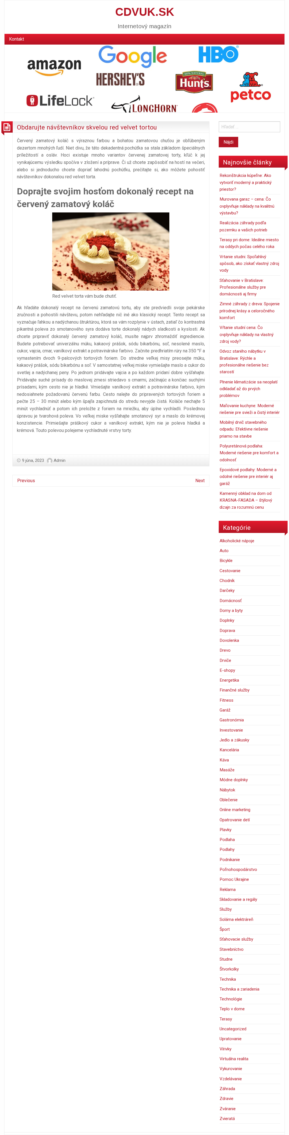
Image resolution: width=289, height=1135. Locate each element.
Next (200, 480)
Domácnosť (231, 600)
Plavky (225, 829)
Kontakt (16, 39)
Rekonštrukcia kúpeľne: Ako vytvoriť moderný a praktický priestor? (246, 182)
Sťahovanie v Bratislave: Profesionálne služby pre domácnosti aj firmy (243, 287)
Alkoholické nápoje (237, 540)
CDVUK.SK (144, 12)
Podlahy (227, 849)
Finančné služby (234, 690)
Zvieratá (227, 1118)
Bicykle (226, 560)
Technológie (231, 999)
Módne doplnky (234, 779)
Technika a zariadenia (239, 989)
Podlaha (227, 839)
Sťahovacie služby (236, 939)
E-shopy (227, 670)
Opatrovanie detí (235, 819)
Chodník (227, 580)
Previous (26, 480)
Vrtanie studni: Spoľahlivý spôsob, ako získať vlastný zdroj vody (249, 263)
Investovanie (231, 730)
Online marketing (235, 809)
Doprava (227, 630)
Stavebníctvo (232, 949)
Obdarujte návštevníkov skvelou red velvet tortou (87, 127)
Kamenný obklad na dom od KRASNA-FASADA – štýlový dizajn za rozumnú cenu (246, 500)
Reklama (228, 889)
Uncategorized (233, 1028)
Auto (224, 550)
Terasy (226, 1019)
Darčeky (227, 590)
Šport (225, 929)
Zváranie (228, 1108)
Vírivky (225, 1048)
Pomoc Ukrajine (234, 879)
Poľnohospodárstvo (238, 869)
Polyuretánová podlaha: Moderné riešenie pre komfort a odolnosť (249, 453)
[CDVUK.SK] (144, 78)
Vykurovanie (231, 1068)
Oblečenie (229, 799)
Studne (226, 959)
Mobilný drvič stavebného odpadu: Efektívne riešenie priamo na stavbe (244, 429)
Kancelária (229, 749)
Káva (224, 760)
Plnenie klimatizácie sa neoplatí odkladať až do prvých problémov (248, 388)
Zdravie (226, 1098)
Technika (228, 979)
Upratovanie (231, 1038)
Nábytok (227, 789)
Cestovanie (230, 570)
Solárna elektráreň (236, 919)
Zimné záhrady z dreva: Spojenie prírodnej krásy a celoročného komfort (250, 310)
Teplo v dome (232, 1008)
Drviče (225, 660)
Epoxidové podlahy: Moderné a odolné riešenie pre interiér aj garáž (248, 476)
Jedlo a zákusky (234, 740)
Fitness (226, 700)
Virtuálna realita (234, 1058)
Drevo (225, 650)
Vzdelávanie (231, 1078)
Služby (226, 909)
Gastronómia (232, 720)
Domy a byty (231, 610)
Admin (59, 460)
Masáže (227, 769)
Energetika (229, 680)
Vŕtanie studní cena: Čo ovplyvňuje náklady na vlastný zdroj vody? (246, 334)
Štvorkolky (229, 969)
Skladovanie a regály (238, 899)
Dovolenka (229, 640)
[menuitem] (17, 39)
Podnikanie (230, 859)
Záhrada (227, 1088)
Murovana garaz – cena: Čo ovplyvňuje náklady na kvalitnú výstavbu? (247, 206)
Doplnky (227, 620)
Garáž (225, 710)
